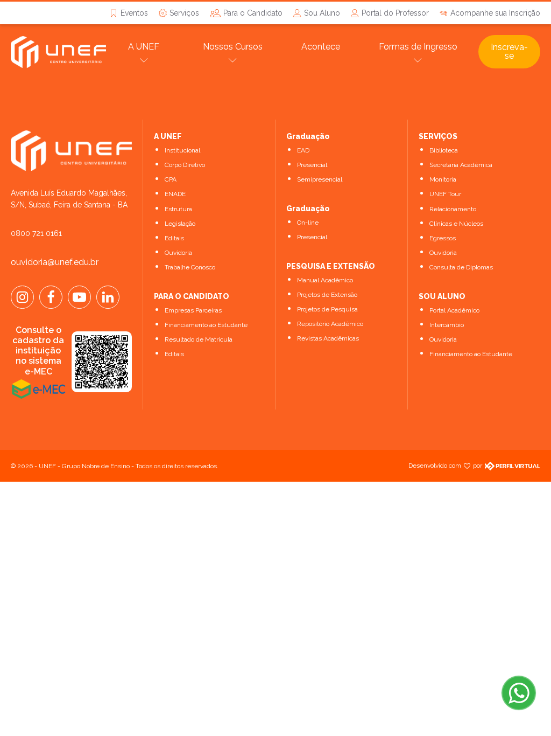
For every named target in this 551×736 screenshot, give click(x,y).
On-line (308, 222)
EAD (303, 150)
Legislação (180, 223)
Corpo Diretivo (185, 165)
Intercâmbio (446, 325)
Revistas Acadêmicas (328, 338)
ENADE (175, 194)
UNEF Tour (445, 194)
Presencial (312, 165)
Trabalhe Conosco (190, 267)
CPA (170, 179)
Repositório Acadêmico (330, 324)
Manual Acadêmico (325, 280)
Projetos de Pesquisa (327, 309)
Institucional (182, 150)
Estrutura (178, 209)
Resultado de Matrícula (198, 339)
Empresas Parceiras (193, 310)
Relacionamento (452, 209)
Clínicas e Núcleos (456, 223)
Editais (174, 238)
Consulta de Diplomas (461, 267)
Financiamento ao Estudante (206, 325)
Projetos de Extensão (327, 294)
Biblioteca (443, 150)
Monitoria (442, 179)
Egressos (442, 238)
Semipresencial (319, 179)
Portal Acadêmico (454, 310)
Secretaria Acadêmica (460, 165)
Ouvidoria (178, 252)
